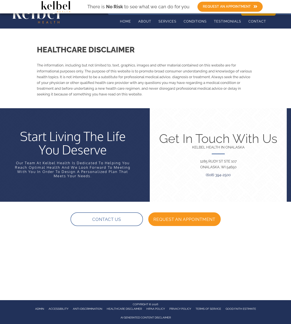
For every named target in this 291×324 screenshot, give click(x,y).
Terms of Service (208, 308)
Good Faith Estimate (241, 308)
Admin (39, 308)
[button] (107, 219)
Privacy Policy (180, 308)
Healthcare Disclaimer (124, 308)
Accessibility (58, 308)
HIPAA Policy (155, 308)
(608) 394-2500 (218, 175)
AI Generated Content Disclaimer (146, 317)
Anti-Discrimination (87, 308)
